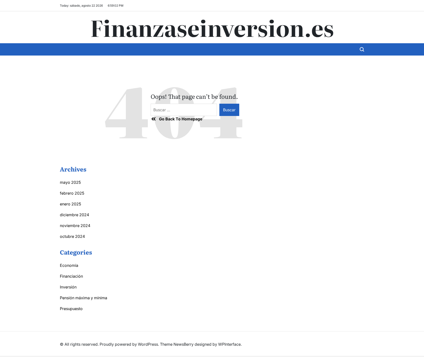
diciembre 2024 (74, 214)
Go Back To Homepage (180, 118)
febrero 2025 (72, 193)
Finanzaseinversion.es (212, 27)
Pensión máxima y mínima (83, 297)
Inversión (68, 287)
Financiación (71, 276)
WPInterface (229, 344)
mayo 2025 (70, 182)
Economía (69, 265)
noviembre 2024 (75, 225)
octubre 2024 (72, 236)
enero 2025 (70, 203)
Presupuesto (71, 308)
